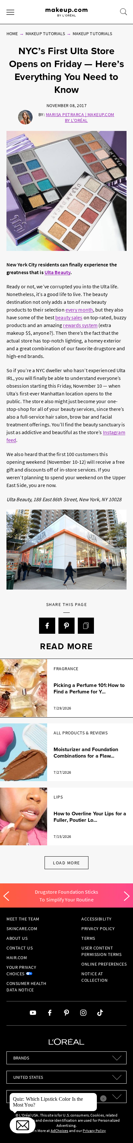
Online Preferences (104, 964)
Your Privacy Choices (21, 970)
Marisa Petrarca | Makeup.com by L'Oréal (80, 117)
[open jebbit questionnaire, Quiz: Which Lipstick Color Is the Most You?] (23, 1125)
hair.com (16, 957)
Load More (66, 863)
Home (12, 33)
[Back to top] (118, 1128)
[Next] (127, 896)
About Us (16, 938)
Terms (88, 938)
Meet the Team (22, 919)
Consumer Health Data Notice (26, 986)
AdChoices (59, 1130)
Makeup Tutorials (45, 33)
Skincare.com (21, 928)
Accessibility (96, 919)
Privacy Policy (98, 928)
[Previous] (6, 896)
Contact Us (19, 948)
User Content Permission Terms (101, 951)
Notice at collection (94, 977)
